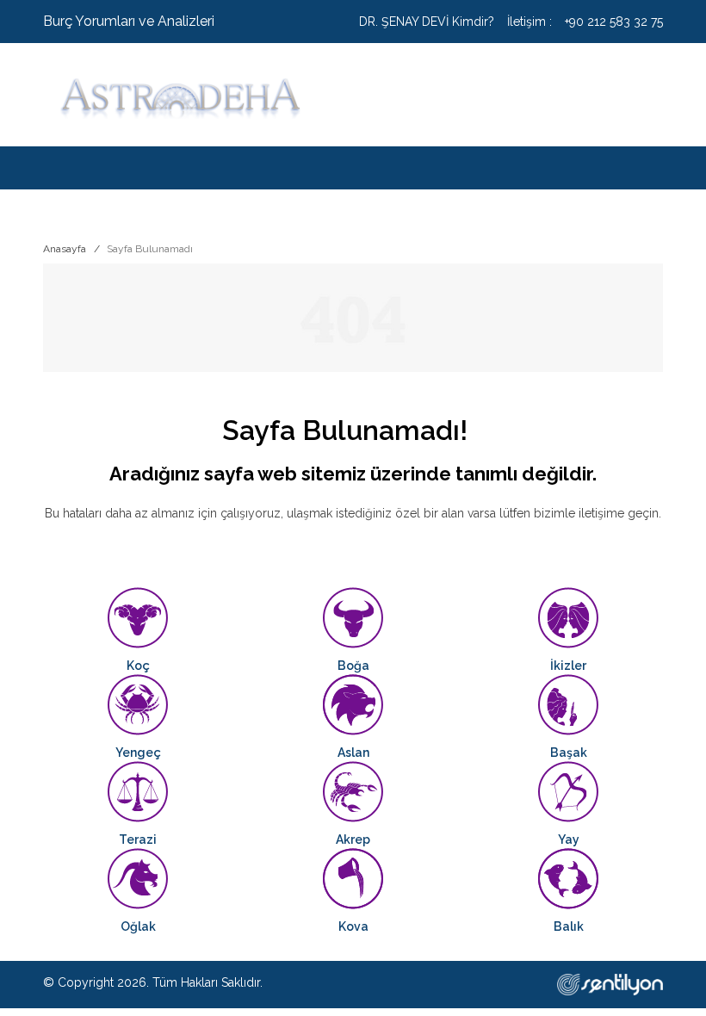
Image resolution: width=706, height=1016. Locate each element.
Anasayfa (64, 249)
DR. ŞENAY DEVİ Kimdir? (426, 21)
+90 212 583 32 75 (614, 21)
